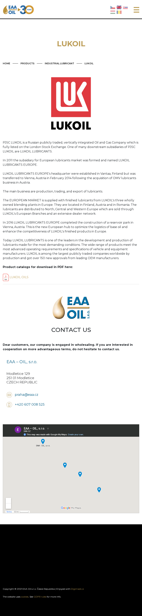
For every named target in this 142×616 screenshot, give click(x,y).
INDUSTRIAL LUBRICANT (59, 63)
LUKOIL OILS (18, 277)
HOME (6, 63)
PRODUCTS (27, 63)
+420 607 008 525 (30, 404)
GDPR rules (40, 596)
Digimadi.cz (77, 588)
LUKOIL (88, 63)
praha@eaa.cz (26, 395)
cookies (24, 596)
